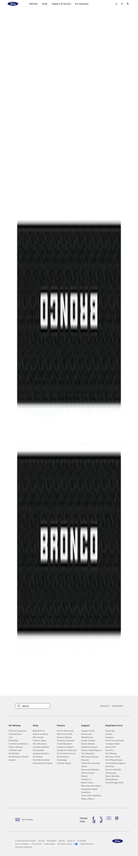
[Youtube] (109, 818)
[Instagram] (116, 818)
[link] (41, 841)
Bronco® (104, 705)
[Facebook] (94, 818)
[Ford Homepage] (117, 841)
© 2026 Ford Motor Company (25, 841)
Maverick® (117, 705)
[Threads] (94, 821)
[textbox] (32, 706)
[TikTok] (101, 821)
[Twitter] (101, 818)
